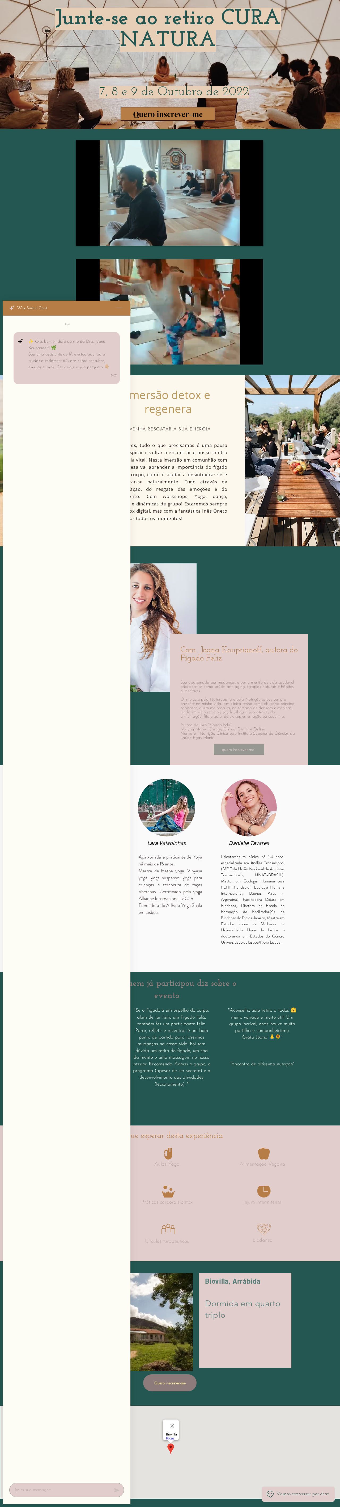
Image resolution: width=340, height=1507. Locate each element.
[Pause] (82, 238)
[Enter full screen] (256, 238)
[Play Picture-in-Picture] (247, 238)
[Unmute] (91, 238)
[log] (66, 898)
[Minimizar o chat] (119, 308)
